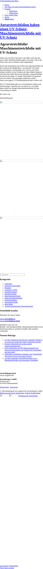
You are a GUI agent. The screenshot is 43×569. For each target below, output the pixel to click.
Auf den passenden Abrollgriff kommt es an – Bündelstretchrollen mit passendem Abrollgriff (21, 359)
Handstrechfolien (11, 292)
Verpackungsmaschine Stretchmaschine (19, 306)
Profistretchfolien (11, 300)
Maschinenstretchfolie (12, 296)
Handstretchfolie (11, 294)
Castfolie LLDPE (11, 290)
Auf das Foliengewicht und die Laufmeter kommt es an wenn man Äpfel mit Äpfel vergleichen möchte (23, 341)
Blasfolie (8, 288)
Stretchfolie (9, 304)
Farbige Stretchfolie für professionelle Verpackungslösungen (18, 345)
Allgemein (8, 284)
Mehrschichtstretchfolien (13, 298)
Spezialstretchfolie (11, 302)
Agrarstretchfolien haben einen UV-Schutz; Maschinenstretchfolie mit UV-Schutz (20, 31)
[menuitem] (24, 5)
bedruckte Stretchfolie (12, 286)
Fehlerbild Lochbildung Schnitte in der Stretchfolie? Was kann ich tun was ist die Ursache (23, 355)
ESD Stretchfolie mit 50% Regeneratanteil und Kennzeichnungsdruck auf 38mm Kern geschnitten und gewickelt (23, 350)
